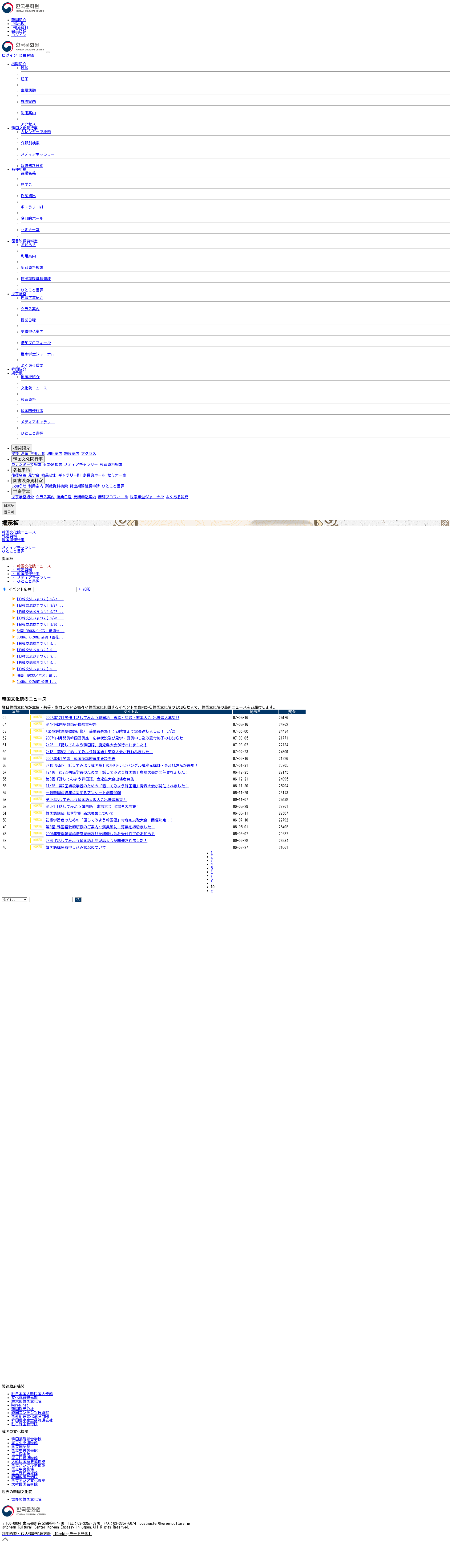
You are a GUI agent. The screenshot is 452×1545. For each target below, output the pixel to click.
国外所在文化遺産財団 (30, 1416)
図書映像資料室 (28, 480)
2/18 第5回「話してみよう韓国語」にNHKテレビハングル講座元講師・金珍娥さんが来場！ (122, 765)
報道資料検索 (32, 166)
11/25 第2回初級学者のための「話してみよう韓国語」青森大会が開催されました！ (117, 786)
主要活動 (28, 90)
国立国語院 (20, 1446)
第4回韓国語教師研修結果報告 (71, 724)
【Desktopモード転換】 (72, 1534)
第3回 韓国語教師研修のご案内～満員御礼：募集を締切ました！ (100, 827)
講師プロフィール (36, 343)
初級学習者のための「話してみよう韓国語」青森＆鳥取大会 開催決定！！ (110, 820)
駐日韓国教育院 (24, 1424)
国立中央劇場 (22, 1469)
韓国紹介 (18, 20)
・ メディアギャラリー (31, 577)
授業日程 (28, 320)
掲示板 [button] (17, 373)
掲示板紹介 (30, 377)
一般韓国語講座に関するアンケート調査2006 (83, 793)
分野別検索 (30, 143)
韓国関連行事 (32, 411)
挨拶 (24, 67)
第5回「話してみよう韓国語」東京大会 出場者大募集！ (95, 806)
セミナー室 (30, 230)
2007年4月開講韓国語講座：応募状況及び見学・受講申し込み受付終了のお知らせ (114, 738)
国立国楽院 (20, 1454)
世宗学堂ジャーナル (38, 354)
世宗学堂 (21, 491)
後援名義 (28, 173)
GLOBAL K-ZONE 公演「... (37, 681)
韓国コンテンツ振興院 (30, 1412)
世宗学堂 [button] (18, 294)
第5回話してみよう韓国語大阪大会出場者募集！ (86, 799)
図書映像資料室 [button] (24, 241)
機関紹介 (21, 448)
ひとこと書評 (32, 290)
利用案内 (28, 113)
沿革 (24, 79)
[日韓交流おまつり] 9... (37, 643)
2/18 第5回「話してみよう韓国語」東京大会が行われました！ (99, 752)
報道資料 (20, 27)
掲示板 (18, 23)
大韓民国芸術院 (24, 1484)
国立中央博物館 (24, 1443)
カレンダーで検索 (36, 132)
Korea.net (19, 1405)
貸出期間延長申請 (36, 279)
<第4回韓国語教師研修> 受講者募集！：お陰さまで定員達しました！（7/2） (112, 731)
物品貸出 (28, 196)
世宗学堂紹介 (32, 297)
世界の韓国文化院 (26, 1499)
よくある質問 (32, 365)
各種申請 (21, 469)
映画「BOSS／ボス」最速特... (41, 631)
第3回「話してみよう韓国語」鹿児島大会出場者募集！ (92, 779)
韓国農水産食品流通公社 (32, 1420)
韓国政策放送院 (24, 1477)
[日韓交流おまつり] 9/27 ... (40, 599)
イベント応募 (20, 589)
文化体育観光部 (24, 1397)
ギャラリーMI (32, 207)
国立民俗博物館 (24, 1458)
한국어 (41, 55)
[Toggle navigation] (48, 52)
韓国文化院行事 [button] (24, 128)
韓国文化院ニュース (19, 532)
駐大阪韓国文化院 (26, 1401)
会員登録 (18, 31)
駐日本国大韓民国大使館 (32, 1394)
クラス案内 (30, 309)
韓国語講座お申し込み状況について (76, 847)
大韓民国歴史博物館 (28, 1461)
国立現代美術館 (24, 1473)
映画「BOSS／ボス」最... (37, 675)
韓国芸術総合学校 (26, 1439)
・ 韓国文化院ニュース (31, 566)
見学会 (26, 184)
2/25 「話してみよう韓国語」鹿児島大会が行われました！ (96, 745)
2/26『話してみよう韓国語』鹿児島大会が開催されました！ (96, 840)
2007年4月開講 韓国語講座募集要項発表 (80, 758)
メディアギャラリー (38, 154)
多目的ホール (32, 218)
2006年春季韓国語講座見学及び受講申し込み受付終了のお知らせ (100, 834)
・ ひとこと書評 (25, 581)
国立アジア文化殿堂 (28, 1480)
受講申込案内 (32, 331)
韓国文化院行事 (28, 459)
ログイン (18, 35)
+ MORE (84, 589)
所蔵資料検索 (32, 267)
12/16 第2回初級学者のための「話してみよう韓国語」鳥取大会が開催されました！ (117, 772)
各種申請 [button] (18, 169)
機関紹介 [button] (18, 64)
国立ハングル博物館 (28, 1465)
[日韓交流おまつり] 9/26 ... (40, 618)
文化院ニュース (34, 388)
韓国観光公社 (22, 1409)
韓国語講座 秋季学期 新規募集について (79, 813)
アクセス (28, 124)
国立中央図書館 (24, 1450)
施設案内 (28, 101)
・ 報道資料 (21, 570)
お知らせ (28, 245)
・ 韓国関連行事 (25, 574)
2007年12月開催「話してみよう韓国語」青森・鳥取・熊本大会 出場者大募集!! (112, 717)
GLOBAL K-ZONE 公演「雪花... (40, 637)
